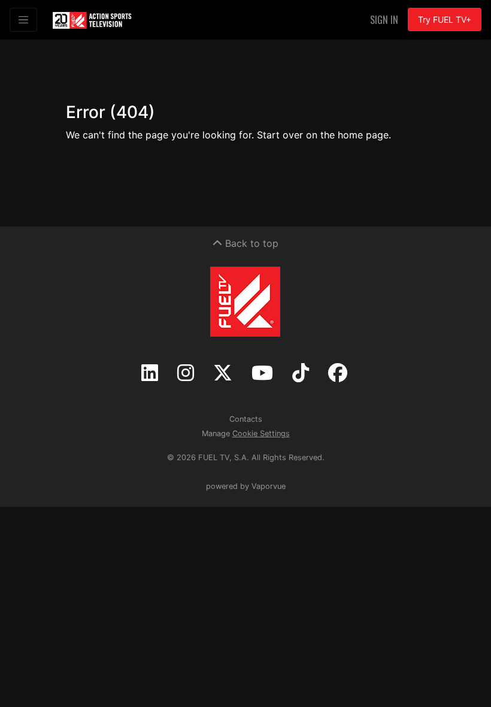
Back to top (250, 243)
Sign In (384, 20)
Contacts (245, 419)
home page (363, 135)
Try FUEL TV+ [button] (444, 19)
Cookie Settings (261, 433)
